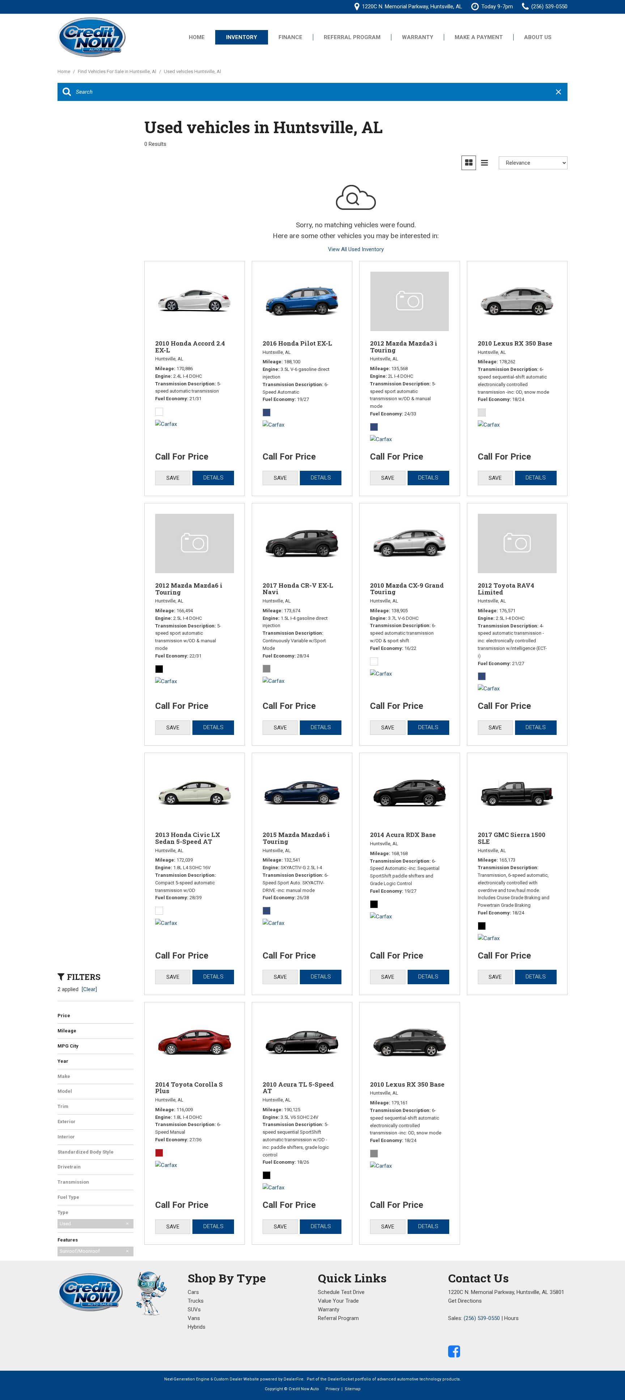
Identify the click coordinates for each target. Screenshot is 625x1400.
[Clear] (89, 989)
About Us (538, 37)
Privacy (332, 1389)
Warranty (417, 37)
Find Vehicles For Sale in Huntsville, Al (117, 71)
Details (213, 477)
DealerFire (293, 1379)
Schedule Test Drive (341, 1292)
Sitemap (353, 1389)
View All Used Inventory (356, 249)
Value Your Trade (338, 1301)
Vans (194, 1318)
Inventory (241, 37)
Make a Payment (479, 37)
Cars (193, 1292)
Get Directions (465, 1301)
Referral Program (352, 37)
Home (197, 37)
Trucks (196, 1301)
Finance (290, 37)
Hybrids (196, 1327)
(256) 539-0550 (482, 1318)
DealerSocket (341, 1379)
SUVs (194, 1309)
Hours (511, 1318)
